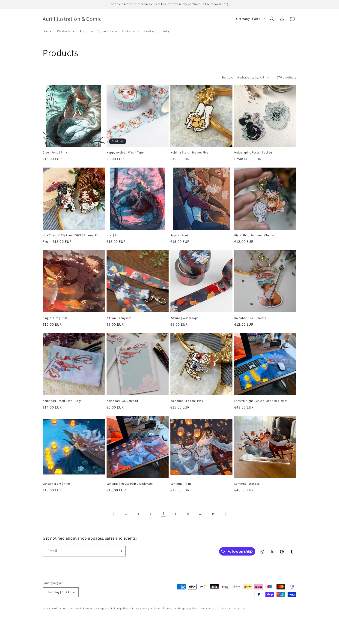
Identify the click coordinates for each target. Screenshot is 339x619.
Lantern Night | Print (56, 484)
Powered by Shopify (95, 608)
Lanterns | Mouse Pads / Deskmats (129, 484)
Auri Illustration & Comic (67, 608)
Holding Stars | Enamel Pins (189, 152)
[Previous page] (113, 513)
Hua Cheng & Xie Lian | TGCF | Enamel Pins (72, 235)
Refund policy (119, 608)
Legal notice (208, 608)
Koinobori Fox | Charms (250, 318)
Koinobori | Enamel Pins (186, 401)
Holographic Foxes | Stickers (253, 152)
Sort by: (227, 77)
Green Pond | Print (55, 152)
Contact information (233, 608)
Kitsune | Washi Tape (184, 318)
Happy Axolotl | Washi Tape (125, 152)
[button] (65, 31)
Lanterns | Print (180, 484)
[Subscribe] (120, 551)
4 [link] (163, 513)
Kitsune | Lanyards (119, 318)
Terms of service (163, 608)
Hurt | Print (114, 235)
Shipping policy (187, 608)
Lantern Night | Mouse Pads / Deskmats (260, 401)
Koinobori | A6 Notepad (122, 401)
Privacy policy (140, 608)
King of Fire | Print (55, 318)
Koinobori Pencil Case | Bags (62, 401)
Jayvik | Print (179, 235)
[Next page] (225, 513)
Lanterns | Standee (247, 484)
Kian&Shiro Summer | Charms (254, 235)
